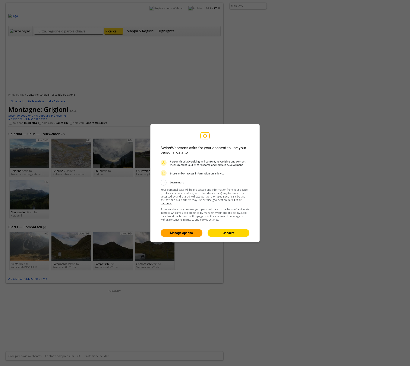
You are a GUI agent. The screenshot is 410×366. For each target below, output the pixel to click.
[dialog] (205, 183)
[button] (205, 183)
